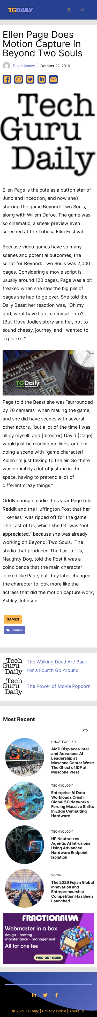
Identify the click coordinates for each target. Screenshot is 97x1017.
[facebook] (7, 79)
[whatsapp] (18, 79)
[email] (53, 79)
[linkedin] (42, 79)
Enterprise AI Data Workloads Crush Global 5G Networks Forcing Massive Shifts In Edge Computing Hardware (72, 804)
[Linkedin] (34, 995)
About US (77, 1011)
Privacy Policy (54, 1011)
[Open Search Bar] (69, 9)
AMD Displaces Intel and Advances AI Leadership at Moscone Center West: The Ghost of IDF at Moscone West (72, 760)
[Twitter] (45, 995)
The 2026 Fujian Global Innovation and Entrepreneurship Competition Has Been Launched (72, 891)
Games (12, 619)
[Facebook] (56, 995)
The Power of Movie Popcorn (59, 686)
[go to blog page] (85, 730)
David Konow (24, 66)
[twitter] (30, 79)
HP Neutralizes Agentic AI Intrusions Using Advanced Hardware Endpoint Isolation (70, 848)
